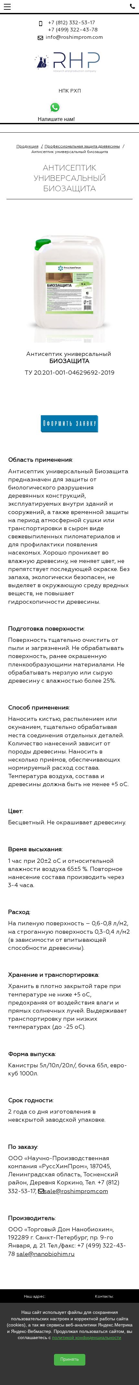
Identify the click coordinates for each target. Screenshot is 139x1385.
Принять (69, 1360)
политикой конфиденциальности (86, 1337)
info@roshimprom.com (74, 37)
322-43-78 (73, 30)
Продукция (27, 146)
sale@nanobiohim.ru (45, 1254)
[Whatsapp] (69, 108)
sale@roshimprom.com (76, 1191)
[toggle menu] (7, 6)
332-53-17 (71, 23)
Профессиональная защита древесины (82, 146)
